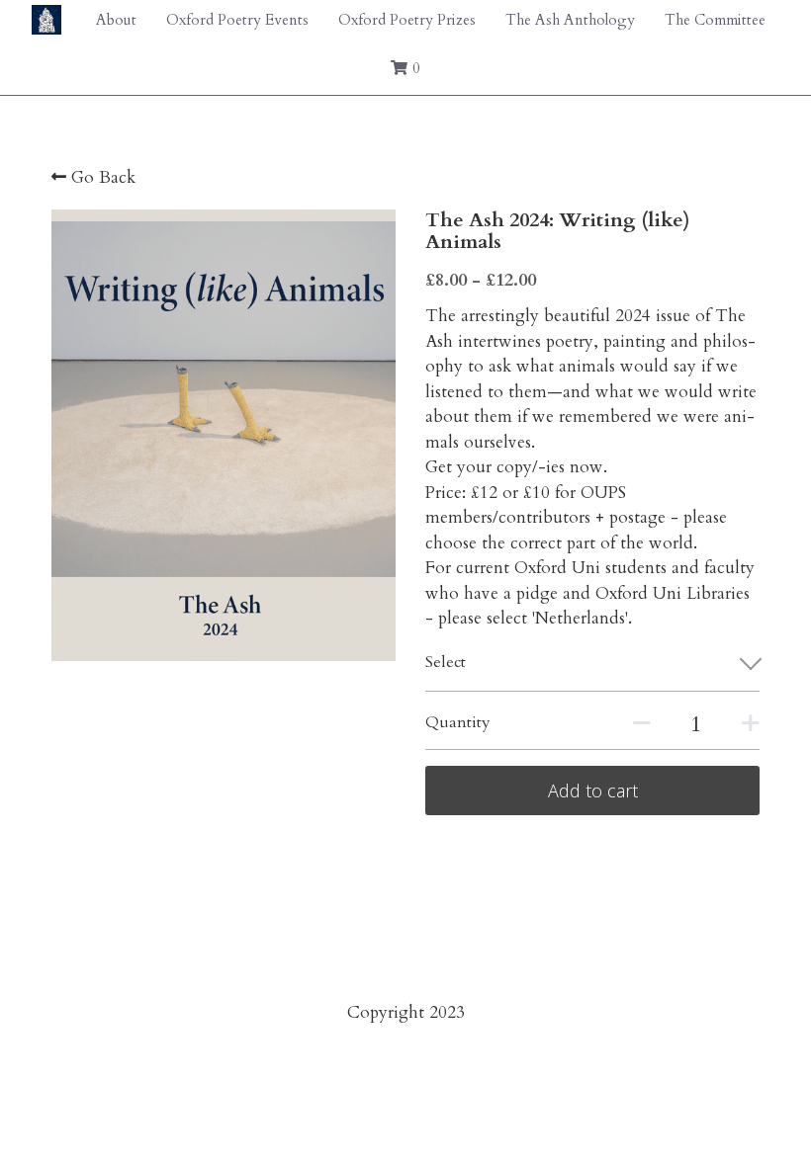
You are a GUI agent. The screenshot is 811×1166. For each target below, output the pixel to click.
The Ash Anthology (570, 20)
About (116, 20)
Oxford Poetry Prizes (407, 20)
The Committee (715, 20)
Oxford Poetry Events (237, 20)
